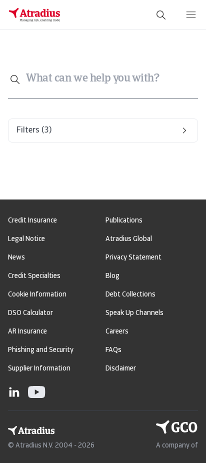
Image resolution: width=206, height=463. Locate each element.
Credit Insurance (32, 220)
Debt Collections (131, 294)
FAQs (114, 350)
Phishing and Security (41, 350)
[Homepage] (34, 15)
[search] (161, 15)
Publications (124, 220)
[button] (103, 130)
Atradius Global (129, 239)
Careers (117, 332)
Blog (113, 276)
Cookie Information (37, 294)
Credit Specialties (34, 276)
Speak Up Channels (135, 313)
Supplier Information (39, 368)
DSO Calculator (30, 313)
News (16, 258)
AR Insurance (27, 332)
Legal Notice (26, 239)
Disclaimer (121, 368)
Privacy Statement (134, 258)
